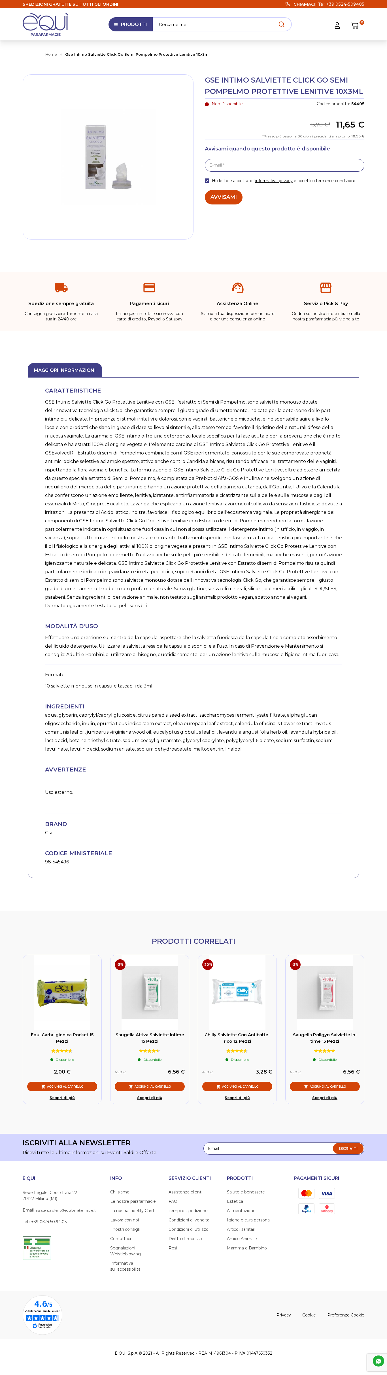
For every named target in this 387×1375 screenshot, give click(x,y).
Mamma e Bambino (247, 1248)
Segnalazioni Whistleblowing (125, 1251)
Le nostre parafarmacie (133, 1201)
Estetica (235, 1201)
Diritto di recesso (185, 1238)
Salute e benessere (246, 1192)
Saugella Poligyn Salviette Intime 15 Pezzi (325, 1038)
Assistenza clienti (185, 1192)
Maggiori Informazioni (65, 370)
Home (51, 54)
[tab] (65, 370)
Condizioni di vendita (189, 1220)
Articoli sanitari (241, 1229)
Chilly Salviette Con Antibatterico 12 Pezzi (237, 1038)
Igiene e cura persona (248, 1220)
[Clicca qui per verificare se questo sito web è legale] (37, 1247)
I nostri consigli (125, 1229)
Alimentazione (241, 1210)
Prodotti (130, 26)
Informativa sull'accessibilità (125, 1266)
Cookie (309, 1315)
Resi (173, 1248)
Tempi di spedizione (188, 1210)
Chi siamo (119, 1192)
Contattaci (120, 1238)
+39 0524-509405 (345, 4)
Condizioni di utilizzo (189, 1229)
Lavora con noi (124, 1220)
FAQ (173, 1201)
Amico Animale (242, 1238)
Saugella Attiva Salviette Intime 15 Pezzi (150, 1038)
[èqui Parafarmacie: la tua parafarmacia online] (46, 24)
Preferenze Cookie (345, 1315)
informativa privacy (274, 180)
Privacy (284, 1315)
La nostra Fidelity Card (132, 1210)
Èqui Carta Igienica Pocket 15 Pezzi (62, 1038)
